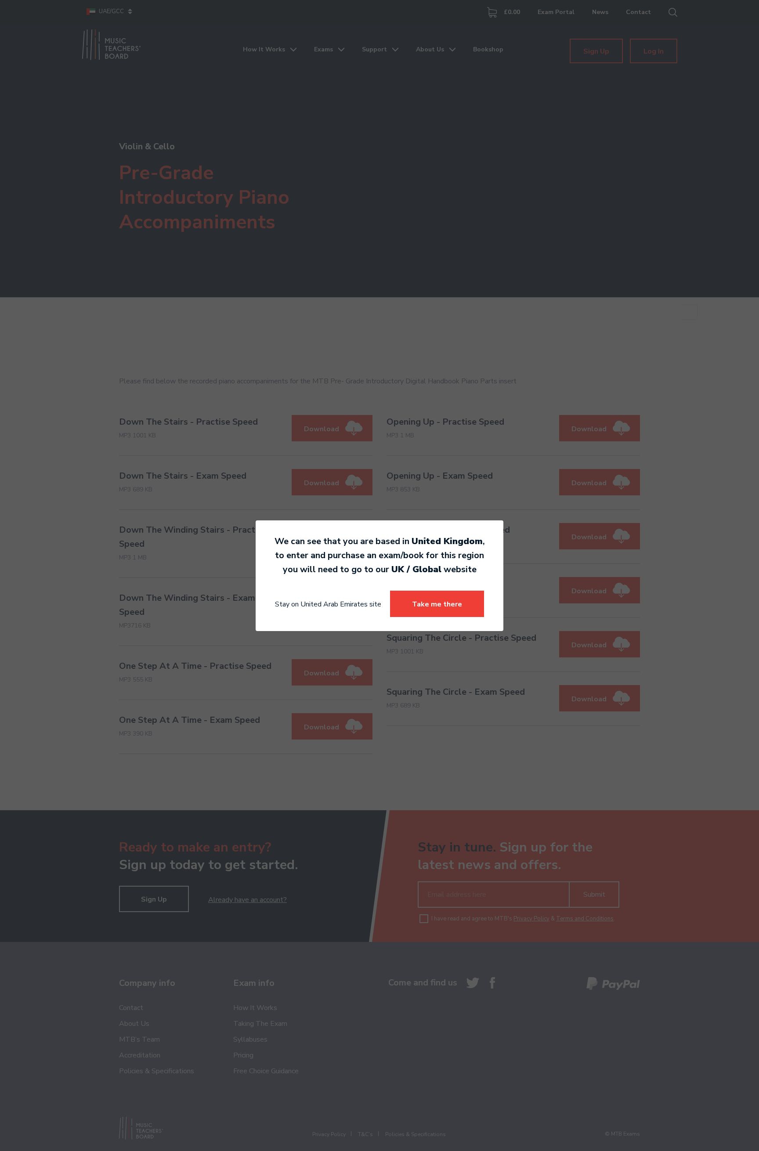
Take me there (437, 604)
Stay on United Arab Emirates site (328, 604)
